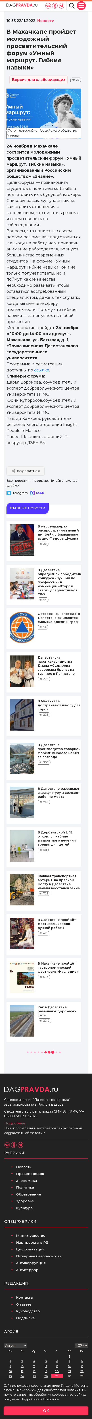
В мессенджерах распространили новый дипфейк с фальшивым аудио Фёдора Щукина (58, 532)
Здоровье (25, 1201)
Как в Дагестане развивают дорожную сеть (57, 1011)
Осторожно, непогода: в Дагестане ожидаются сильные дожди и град (59, 618)
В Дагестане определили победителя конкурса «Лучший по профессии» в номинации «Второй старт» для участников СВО (60, 582)
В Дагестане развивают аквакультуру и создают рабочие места (59, 793)
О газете (23, 1304)
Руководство (28, 1311)
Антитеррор (27, 1270)
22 (82, 1371)
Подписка (25, 1318)
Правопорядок (30, 1174)
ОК (46, 1411)
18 (34, 1371)
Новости (24, 1167)
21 (69, 1371)
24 (22, 1376)
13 (57, 1366)
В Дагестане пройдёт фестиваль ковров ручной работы (57, 924)
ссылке (41, 370)
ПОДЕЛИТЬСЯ (28, 471)
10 (22, 1366)
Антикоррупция (31, 1263)
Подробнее (14, 1123)
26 (46, 1376)
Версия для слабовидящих (38, 80)
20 (57, 1371)
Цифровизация (30, 1249)
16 (10, 1371)
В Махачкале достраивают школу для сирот (59, 705)
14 (69, 1366)
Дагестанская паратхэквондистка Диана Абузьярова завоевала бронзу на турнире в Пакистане (56, 665)
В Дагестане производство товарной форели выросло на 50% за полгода (59, 751)
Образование (28, 1194)
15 (82, 1366)
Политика (25, 1187)
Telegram (20, 493)
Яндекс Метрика (74, 1386)
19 (46, 1371)
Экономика (26, 1180)
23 (10, 1376)
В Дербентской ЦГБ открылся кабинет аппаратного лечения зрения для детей (57, 838)
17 (22, 1371)
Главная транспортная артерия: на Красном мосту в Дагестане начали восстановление (59, 882)
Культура (24, 1208)
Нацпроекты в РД (32, 1242)
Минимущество (30, 1235)
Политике (51, 1399)
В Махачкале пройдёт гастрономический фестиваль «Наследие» (58, 967)
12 (46, 1366)
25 (34, 1376)
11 (34, 1366)
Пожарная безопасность (38, 1256)
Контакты (24, 1297)
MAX (40, 493)
